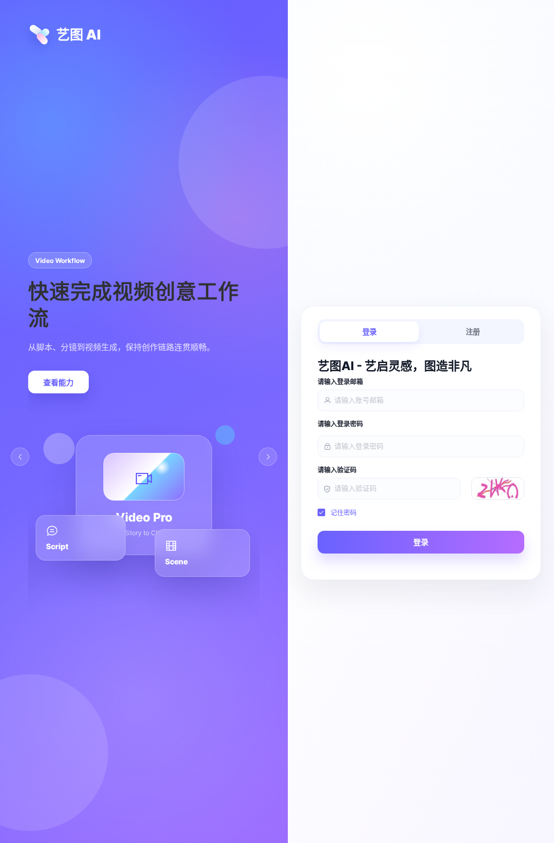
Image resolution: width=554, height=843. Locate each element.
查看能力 (58, 382)
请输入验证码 (337, 470)
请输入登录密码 (340, 424)
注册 (473, 332)
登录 (369, 332)
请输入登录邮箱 (340, 382)
